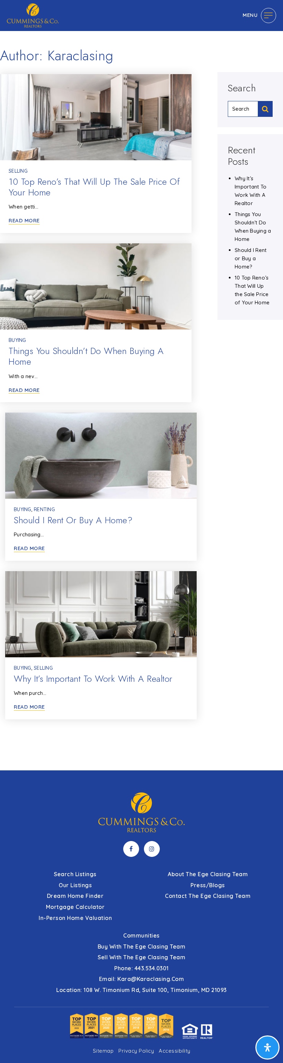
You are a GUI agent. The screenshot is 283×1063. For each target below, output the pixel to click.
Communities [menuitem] (141, 935)
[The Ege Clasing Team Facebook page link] (131, 849)
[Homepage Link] (33, 14)
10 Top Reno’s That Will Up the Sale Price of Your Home (94, 187)
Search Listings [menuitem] (75, 874)
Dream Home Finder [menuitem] (75, 895)
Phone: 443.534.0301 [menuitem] (141, 968)
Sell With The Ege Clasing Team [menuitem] (141, 957)
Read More (24, 220)
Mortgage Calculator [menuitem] (75, 906)
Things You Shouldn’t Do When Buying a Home (86, 356)
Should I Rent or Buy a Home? (73, 520)
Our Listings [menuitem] (75, 885)
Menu (250, 15)
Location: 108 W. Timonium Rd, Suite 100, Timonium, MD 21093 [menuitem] (141, 989)
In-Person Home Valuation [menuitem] (75, 917)
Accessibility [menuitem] (175, 1050)
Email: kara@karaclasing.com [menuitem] (141, 978)
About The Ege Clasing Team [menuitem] (208, 874)
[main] (141, 385)
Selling (18, 171)
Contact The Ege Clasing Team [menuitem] (208, 895)
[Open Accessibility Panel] (267, 1047)
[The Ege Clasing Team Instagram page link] (152, 849)
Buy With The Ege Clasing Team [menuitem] (142, 946)
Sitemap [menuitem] (103, 1050)
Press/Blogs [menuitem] (208, 885)
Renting (44, 509)
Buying (17, 340)
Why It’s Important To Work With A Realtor (93, 678)
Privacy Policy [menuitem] (136, 1050)
